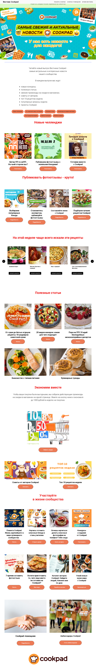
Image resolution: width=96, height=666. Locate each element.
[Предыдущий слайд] (3, 261)
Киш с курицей (55, 266)
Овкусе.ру (62, 4)
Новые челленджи (17, 111)
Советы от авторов (45, 115)
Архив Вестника (87, 1)
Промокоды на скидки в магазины (66, 111)
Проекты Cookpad (58, 115)
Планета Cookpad (60, 1)
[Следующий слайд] (92, 261)
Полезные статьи (50, 111)
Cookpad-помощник (74, 1)
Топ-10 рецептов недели (31, 115)
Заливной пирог (13, 266)
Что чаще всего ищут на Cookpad (34, 111)
